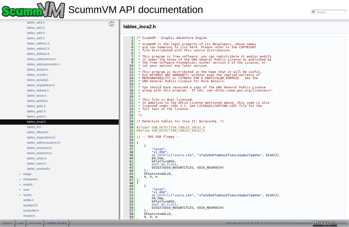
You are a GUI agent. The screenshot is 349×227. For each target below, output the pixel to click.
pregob (28, 184)
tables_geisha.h (37, 101)
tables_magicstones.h (41, 137)
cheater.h (29, 216)
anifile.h (28, 200)
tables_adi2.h (36, 27)
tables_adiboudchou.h (41, 59)
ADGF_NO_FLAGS (164, 164)
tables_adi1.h (36, 22)
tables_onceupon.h (39, 148)
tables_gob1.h (36, 106)
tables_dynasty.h (38, 80)
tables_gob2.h (36, 111)
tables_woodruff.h (38, 168)
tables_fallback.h (38, 90)
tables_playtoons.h (39, 153)
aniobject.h (30, 205)
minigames (30, 179)
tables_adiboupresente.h (43, 64)
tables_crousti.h (37, 74)
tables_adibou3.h (38, 54)
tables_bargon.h (37, 69)
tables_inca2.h (36, 121)
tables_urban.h (37, 158)
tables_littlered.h (37, 132)
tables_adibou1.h (38, 43)
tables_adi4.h (36, 33)
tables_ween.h (36, 163)
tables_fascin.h (37, 95)
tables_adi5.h (36, 38)
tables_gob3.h (36, 116)
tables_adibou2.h (38, 48)
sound (27, 195)
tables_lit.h (34, 127)
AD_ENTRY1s (161, 155)
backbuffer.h (31, 210)
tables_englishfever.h (41, 85)
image (27, 174)
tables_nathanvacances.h (43, 142)
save (26, 189)
